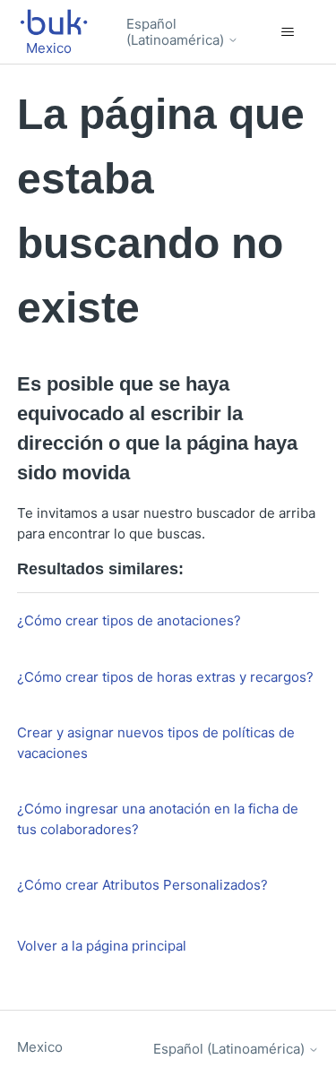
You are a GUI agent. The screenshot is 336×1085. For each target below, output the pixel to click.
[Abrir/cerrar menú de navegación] (287, 32)
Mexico (40, 1046)
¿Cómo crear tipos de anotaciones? (129, 620)
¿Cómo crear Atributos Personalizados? (142, 884)
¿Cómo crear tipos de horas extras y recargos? (165, 676)
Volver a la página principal (101, 945)
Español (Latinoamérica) (177, 31)
